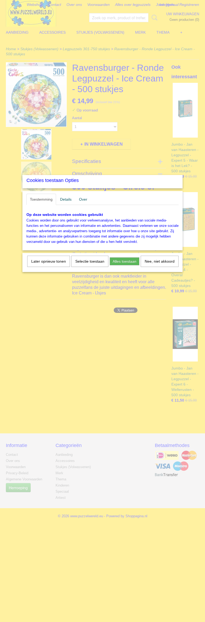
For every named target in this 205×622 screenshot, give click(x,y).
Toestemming (41, 199)
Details (66, 199)
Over (83, 199)
